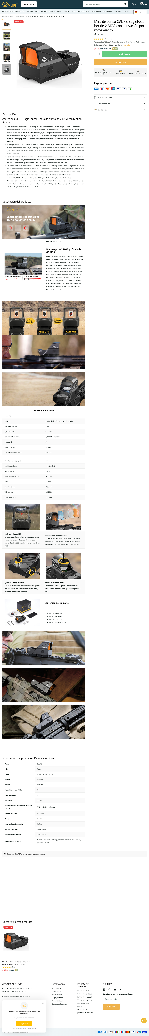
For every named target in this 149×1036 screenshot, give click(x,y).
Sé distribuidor (57, 994)
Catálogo (80, 1006)
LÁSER (66, 11)
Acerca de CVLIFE (58, 988)
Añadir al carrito (124, 54)
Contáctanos (56, 991)
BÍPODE (44, 11)
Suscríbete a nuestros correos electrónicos (118, 994)
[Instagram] (104, 990)
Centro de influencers (59, 1004)
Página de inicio (7, 16)
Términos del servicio (84, 1000)
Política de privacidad (84, 997)
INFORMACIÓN (58, 984)
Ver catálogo (28, 4)
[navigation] (6, 24)
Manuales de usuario (59, 1001)
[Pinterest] (109, 990)
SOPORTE (127, 11)
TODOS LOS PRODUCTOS (80, 11)
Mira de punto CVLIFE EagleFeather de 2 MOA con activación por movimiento (16, 963)
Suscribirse (111, 1006)
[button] (100, 52)
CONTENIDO (107, 11)
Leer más (127, 45)
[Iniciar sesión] (134, 4)
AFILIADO (118, 11)
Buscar (125, 4)
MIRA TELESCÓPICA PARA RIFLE (13, 11)
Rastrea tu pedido (83, 1003)
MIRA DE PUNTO (33, 11)
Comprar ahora (120, 62)
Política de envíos (83, 990)
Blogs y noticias (57, 997)
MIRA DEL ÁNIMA (55, 11)
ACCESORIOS (96, 11)
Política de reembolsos (85, 994)
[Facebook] (120, 989)
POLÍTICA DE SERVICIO (83, 985)
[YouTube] (115, 989)
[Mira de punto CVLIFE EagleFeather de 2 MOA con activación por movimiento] (16, 942)
